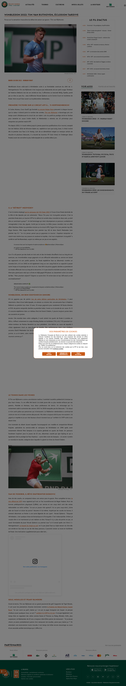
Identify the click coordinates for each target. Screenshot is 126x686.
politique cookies (58, 348)
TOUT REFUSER (49, 354)
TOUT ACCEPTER (78, 354)
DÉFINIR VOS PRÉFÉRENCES (64, 354)
